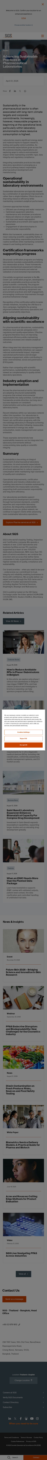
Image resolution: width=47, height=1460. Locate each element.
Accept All (23, 745)
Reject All (23, 739)
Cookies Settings (23, 732)
